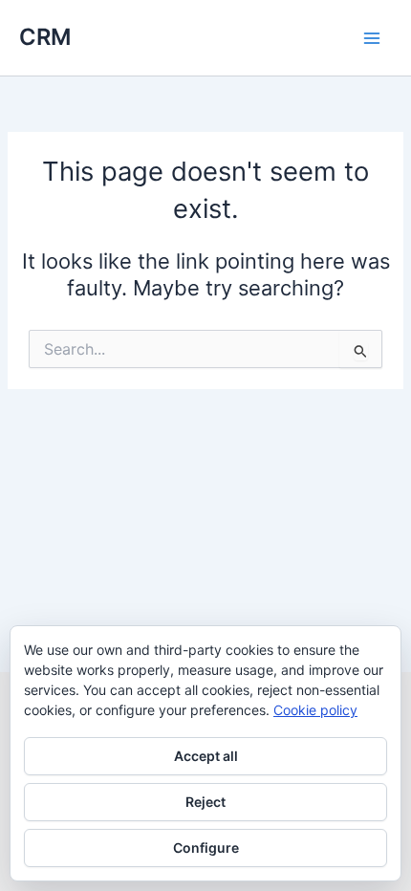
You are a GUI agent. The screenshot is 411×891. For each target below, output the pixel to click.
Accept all (206, 756)
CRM (45, 37)
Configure (206, 847)
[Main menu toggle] (372, 38)
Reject (205, 801)
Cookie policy (315, 710)
